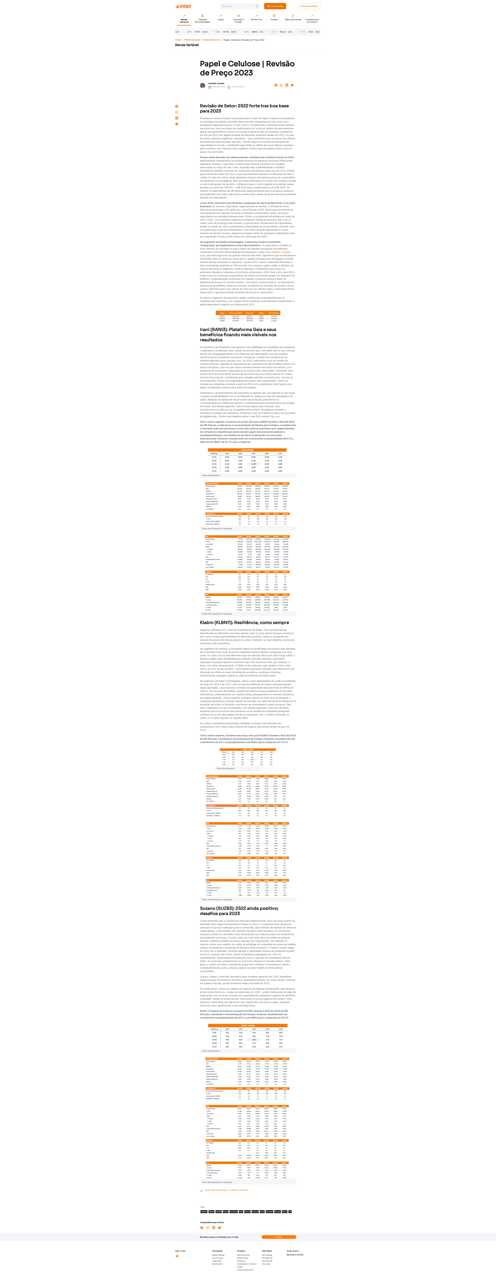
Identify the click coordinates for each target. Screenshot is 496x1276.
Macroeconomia (243, 1255)
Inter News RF (267, 1261)
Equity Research (211, 39)
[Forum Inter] (176, 1255)
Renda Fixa (241, 1261)
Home (178, 39)
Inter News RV (267, 1258)
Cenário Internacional (245, 1270)
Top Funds (266, 1264)
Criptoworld (216, 1261)
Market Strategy (218, 1255)
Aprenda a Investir (295, 1255)
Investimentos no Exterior (247, 1264)
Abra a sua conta (275, 6)
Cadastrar (279, 1237)
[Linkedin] (286, 85)
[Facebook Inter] (275, 85)
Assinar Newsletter (309, 6)
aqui (277, 416)
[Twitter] (292, 85)
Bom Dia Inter (217, 1264)
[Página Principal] (183, 6)
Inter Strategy (267, 1255)
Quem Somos (293, 1251)
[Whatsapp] (281, 85)
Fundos (240, 1267)
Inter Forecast (217, 1258)
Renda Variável (192, 39)
